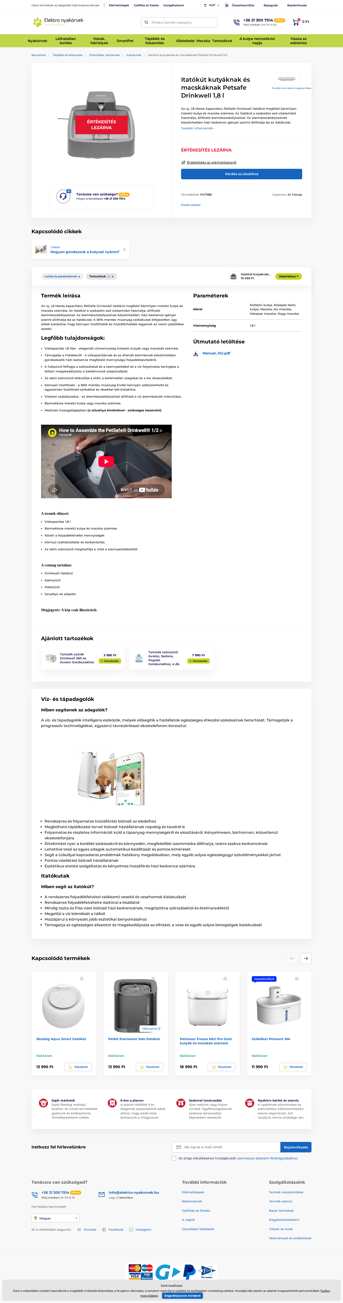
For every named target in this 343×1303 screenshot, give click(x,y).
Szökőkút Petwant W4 (271, 1039)
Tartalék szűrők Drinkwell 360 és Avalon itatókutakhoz (77, 658)
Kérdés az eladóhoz (241, 174)
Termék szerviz (280, 1201)
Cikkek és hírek (281, 1229)
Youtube (90, 1229)
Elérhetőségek (119, 5)
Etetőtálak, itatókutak (104, 55)
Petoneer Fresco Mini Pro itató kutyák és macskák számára (206, 1041)
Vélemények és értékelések (290, 1238)
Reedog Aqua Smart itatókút (61, 1039)
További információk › (198, 128)
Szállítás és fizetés (146, 5)
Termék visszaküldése (286, 1192)
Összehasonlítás (243, 5)
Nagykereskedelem (284, 1220)
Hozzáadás (111, 661)
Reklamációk (192, 1201)
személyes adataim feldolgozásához (267, 1158)
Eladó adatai (191, 205)
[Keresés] (146, 22)
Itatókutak (133, 55)
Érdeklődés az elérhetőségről (211, 162)
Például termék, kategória (172, 22)
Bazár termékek (281, 1210)
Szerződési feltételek (198, 1229)
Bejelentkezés (297, 5)
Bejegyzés (271, 5)
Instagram (143, 1229)
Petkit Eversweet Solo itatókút (134, 1039)
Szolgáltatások (173, 5)
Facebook (115, 1229)
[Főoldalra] (58, 22)
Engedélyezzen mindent (182, 1295)
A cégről (188, 1220)
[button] (306, 958)
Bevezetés (39, 55)
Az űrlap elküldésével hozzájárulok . (238, 1158)
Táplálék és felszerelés (67, 55)
